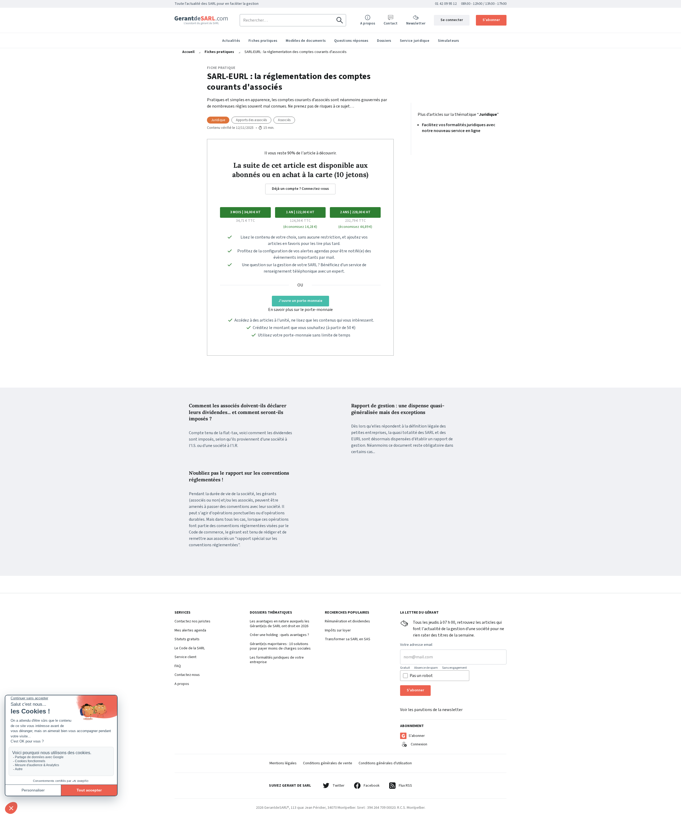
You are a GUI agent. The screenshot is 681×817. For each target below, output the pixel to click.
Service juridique (414, 40)
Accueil (188, 52)
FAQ (178, 666)
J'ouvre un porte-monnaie (300, 300)
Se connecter (452, 20)
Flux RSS (405, 785)
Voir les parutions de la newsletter (431, 710)
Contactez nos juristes (192, 621)
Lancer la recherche (340, 20)
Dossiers (384, 40)
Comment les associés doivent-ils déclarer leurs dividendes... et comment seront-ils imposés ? (237, 412)
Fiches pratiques (262, 40)
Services (182, 612)
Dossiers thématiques (271, 612)
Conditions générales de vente (327, 763)
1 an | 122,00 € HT (300, 212)
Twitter (338, 785)
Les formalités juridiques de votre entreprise (277, 660)
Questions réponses (351, 40)
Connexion (419, 744)
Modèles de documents (306, 40)
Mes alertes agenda (190, 630)
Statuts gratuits (187, 639)
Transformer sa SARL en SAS (347, 639)
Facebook (372, 785)
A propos (182, 684)
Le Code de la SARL (190, 648)
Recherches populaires (347, 612)
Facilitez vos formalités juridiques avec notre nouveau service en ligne (458, 128)
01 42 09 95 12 (446, 3)
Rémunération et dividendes (347, 621)
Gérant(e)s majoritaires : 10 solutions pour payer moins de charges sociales (280, 646)
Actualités (231, 40)
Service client (185, 657)
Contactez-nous (187, 675)
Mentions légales (283, 763)
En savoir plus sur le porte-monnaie (300, 310)
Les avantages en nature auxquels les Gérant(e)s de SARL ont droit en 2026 (279, 624)
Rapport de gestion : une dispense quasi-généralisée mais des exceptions (397, 409)
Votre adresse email (416, 645)
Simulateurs (448, 40)
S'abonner (491, 20)
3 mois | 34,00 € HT (245, 212)
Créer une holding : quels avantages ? (279, 635)
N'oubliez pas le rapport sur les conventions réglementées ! (239, 476)
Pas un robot (421, 676)
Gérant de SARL (201, 20)
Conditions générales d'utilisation (385, 763)
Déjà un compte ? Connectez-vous (300, 188)
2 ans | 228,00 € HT (355, 212)
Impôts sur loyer (338, 630)
